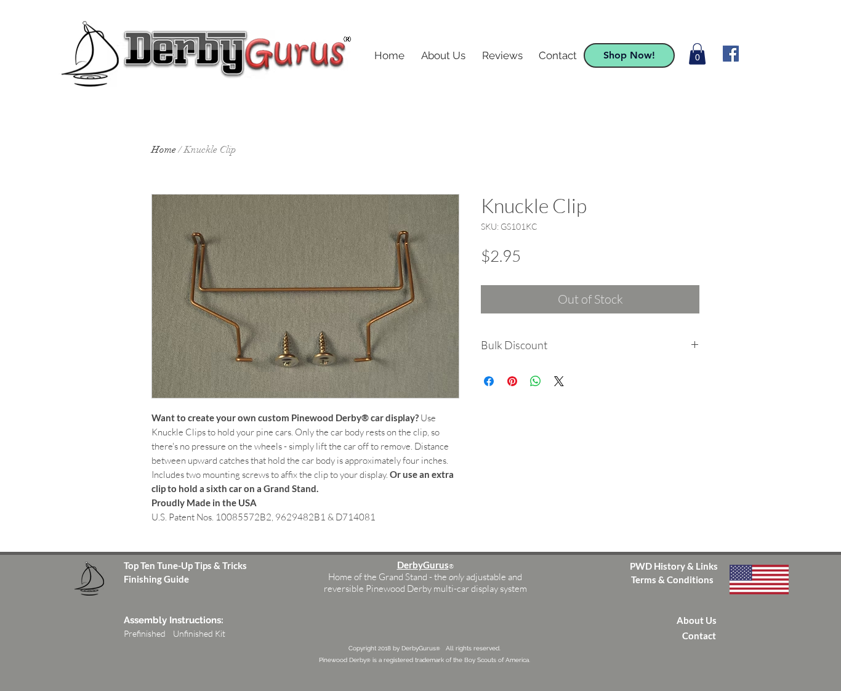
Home (163, 149)
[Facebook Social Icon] (731, 54)
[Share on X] (559, 381)
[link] (697, 54)
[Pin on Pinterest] (512, 381)
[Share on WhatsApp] (535, 381)
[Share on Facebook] (488, 381)
